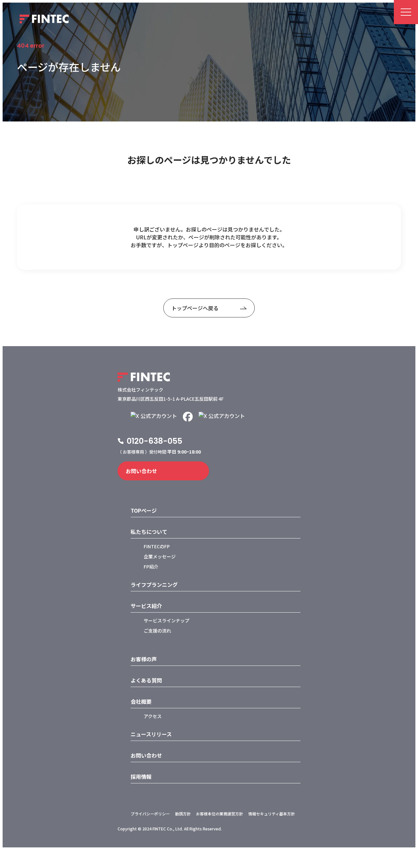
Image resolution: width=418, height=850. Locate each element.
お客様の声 (144, 659)
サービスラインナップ (166, 620)
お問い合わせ (141, 471)
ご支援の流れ (157, 630)
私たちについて (149, 532)
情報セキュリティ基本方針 (271, 813)
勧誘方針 (183, 813)
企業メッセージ (160, 556)
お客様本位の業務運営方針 (219, 813)
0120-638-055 (154, 441)
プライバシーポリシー (150, 813)
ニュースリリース (151, 734)
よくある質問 (146, 680)
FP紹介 (151, 566)
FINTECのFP (157, 546)
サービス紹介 (146, 606)
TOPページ (144, 510)
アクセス (153, 716)
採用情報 (141, 776)
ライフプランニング (154, 584)
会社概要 (141, 701)
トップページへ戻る (194, 308)
